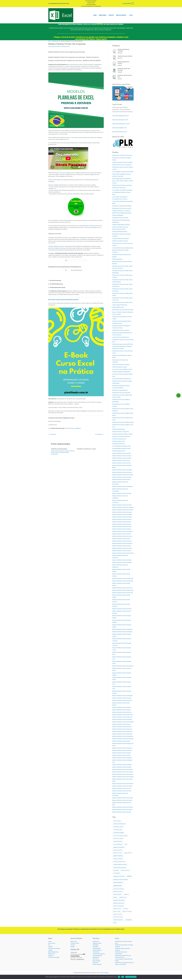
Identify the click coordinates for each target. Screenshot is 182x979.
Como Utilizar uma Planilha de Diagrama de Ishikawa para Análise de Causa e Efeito (122, 192)
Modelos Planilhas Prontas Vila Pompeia (122, 807)
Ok (119, 976)
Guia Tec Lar (96, 959)
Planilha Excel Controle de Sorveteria (121, 208)
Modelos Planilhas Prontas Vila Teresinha (122, 509)
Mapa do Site (51, 953)
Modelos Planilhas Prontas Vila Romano (122, 731)
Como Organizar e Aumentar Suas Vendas (122, 171)
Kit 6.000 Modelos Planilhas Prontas (121, 448)
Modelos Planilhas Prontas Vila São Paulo (122, 581)
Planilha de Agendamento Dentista (121, 224)
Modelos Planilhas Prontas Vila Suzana (122, 517)
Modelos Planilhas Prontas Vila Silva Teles (123, 553)
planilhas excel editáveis (119, 900)
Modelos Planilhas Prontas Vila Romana (122, 734)
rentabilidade (128, 919)
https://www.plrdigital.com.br (119, 127)
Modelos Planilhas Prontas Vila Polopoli (122, 809)
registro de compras (127, 911)
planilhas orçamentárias (118, 905)
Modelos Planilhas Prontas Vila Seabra (122, 562)
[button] (126, 15)
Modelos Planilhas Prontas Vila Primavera (122, 783)
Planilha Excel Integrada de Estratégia (121, 206)
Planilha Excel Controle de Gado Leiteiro (122, 302)
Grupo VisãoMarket (76, 428)
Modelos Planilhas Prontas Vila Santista (122, 629)
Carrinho (73, 945)
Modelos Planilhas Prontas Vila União (121, 493)
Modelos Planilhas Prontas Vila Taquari (122, 512)
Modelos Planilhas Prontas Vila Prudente (122, 772)
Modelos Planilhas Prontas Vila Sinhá (121, 545)
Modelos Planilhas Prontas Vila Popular (122, 800)
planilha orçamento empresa (57, 452)
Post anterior (52, 434)
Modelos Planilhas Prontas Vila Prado (121, 790)
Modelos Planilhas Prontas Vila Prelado (122, 786)
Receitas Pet (96, 957)
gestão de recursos (117, 852)
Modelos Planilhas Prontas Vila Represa (122, 748)
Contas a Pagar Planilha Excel (119, 305)
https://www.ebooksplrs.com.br (120, 119)
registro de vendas (117, 914)
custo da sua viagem (65, 172)
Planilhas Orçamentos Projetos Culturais (122, 434)
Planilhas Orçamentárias (59, 449)
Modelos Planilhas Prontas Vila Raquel (122, 764)
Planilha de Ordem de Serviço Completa (122, 162)
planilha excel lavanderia (118, 888)
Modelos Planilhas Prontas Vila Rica (121, 741)
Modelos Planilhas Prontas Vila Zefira (121, 458)
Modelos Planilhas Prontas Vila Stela (121, 524)
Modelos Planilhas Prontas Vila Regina (122, 757)
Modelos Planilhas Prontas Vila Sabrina (122, 700)
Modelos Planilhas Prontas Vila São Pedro (122, 578)
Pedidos (73, 946)
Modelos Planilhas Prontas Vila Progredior (123, 776)
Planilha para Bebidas (117, 215)
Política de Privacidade (131, 976)
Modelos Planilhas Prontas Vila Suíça (121, 521)
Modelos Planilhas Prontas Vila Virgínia (122, 470)
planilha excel (118, 885)
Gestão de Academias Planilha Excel (121, 371)
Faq (49, 945)
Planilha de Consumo (95, 225)
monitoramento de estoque (119, 867)
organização (116, 870)
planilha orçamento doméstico (67, 450)
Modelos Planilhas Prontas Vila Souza (121, 526)
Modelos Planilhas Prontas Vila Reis (121, 755)
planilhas (115, 897)
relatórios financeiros (118, 919)
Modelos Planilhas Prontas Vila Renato (122, 750)
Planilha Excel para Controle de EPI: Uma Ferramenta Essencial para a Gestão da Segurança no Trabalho (122, 346)
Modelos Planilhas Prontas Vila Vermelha (122, 474)
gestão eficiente (128, 852)
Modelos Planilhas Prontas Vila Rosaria (122, 719)
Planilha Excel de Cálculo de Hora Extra (122, 155)
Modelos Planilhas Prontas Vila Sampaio (122, 695)
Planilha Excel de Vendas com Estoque (122, 185)
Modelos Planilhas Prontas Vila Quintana (122, 769)
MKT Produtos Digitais (102, 972)
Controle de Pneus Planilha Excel (120, 337)
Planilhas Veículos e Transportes (120, 431)
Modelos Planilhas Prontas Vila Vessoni (122, 472)
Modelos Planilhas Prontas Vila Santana (122, 631)
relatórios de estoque (118, 916)
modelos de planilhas (118, 858)
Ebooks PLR (96, 941)
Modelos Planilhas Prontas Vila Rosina (122, 712)
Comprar (50, 946)
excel (126, 844)
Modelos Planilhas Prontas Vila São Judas (122, 590)
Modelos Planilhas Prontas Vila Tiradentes (123, 507)
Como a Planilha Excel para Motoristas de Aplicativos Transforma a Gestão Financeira (122, 250)
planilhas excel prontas (118, 903)
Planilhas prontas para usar (119, 439)
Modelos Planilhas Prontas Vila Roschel (122, 717)
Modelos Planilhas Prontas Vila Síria (121, 538)
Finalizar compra (75, 943)
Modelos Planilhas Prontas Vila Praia (121, 788)
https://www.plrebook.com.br (119, 131)
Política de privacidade (54, 948)
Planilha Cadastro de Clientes (56, 246)
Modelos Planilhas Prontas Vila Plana (121, 812)
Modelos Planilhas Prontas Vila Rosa (121, 724)
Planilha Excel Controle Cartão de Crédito (122, 309)
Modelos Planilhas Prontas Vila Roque (121, 726)
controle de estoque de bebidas (120, 835)
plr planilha (125, 908)
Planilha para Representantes (119, 231)
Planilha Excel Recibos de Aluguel (120, 364)
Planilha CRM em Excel (118, 307)
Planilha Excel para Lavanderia (120, 390)
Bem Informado (96, 960)
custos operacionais (117, 844)
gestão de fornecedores (118, 847)
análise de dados (117, 820)
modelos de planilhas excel (119, 861)
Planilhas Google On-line (118, 441)
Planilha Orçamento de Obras (119, 367)
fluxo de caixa (78, 64)
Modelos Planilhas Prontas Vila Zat (121, 460)
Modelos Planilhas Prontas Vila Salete (121, 698)
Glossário (50, 955)
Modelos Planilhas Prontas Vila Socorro (122, 536)
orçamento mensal (125, 870)
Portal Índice (96, 952)
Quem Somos (51, 943)
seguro (114, 922)
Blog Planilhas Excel (53, 952)
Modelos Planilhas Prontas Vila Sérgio (121, 560)
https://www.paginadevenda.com (120, 115)
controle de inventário (118, 838)
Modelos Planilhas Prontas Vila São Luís (122, 587)
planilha (129, 876)
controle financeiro (117, 841)
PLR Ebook (95, 946)
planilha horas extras (117, 891)
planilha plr (126, 894)
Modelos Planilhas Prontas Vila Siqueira (122, 543)
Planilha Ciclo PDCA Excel (118, 187)
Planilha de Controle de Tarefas (120, 217)
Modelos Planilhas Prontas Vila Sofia (121, 534)
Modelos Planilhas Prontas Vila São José (122, 592)
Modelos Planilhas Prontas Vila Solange (122, 531)
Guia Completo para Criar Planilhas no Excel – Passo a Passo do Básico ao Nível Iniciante (122, 181)
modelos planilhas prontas (120, 864)
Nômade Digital (96, 948)
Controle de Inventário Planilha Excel (121, 378)
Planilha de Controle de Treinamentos (121, 164)
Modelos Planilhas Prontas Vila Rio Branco (123, 738)
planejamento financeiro (118, 876)
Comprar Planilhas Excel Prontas (120, 238)
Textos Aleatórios (97, 950)
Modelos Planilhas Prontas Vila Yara (121, 463)
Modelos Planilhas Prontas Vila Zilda (121, 453)
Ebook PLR (95, 962)
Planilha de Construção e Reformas (121, 436)
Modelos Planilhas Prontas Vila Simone (122, 548)
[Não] (180, 977)
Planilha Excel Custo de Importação (121, 392)
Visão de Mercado (97, 955)
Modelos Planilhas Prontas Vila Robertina (122, 736)
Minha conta (74, 941)
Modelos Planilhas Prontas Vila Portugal (122, 797)
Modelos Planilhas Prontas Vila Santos (122, 608)
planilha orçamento (55, 450)
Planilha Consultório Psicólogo (120, 241)
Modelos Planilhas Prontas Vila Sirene (121, 541)
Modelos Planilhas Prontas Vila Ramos (122, 767)
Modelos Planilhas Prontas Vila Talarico (122, 514)
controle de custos (117, 829)
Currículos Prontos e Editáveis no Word (122, 369)
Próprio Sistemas (97, 964)
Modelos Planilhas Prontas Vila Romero (122, 729)
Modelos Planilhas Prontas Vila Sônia (121, 529)
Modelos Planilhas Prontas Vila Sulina (121, 519)
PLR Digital (95, 945)
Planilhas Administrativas (118, 429)
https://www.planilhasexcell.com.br (121, 123)
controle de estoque (118, 832)
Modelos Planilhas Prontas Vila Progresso (122, 774)
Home (49, 941)
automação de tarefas (118, 826)
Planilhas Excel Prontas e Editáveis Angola (123, 422)
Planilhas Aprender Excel (118, 443)
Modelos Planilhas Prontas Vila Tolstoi (122, 505)
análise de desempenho (119, 823)
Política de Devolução (53, 957)
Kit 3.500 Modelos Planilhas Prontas (121, 446)
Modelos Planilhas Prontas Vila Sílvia (121, 550)
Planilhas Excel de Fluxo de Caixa (120, 330)
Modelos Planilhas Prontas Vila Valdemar (122, 486)
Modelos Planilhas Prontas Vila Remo (121, 753)
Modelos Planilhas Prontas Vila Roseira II (122, 714)
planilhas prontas (117, 908)
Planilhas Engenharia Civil (118, 451)
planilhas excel (123, 897)
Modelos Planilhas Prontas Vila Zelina (121, 455)
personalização (116, 873)
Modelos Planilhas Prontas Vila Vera (121, 479)
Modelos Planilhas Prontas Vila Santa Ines (122, 666)
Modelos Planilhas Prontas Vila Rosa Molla (123, 722)
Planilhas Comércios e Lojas (86, 449)
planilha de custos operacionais (120, 879)
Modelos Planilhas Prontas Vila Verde (121, 477)
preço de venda (116, 911)
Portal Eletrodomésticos (99, 953)
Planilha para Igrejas (117, 259)
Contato (50, 950)
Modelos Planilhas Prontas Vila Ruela (121, 707)
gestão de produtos (117, 850)
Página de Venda (97, 943)
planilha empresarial (118, 882)
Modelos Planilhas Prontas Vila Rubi (121, 709)
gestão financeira (118, 855)
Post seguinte (99, 434)
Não (123, 976)
